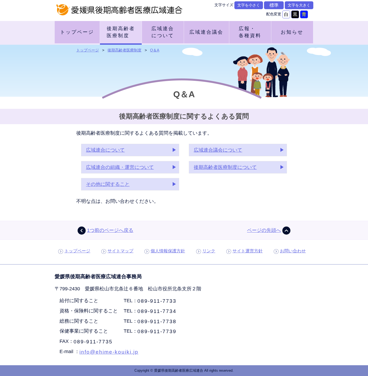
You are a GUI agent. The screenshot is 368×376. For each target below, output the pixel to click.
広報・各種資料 (250, 32)
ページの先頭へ (264, 230)
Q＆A (154, 50)
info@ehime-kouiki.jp (108, 352)
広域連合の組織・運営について (120, 167)
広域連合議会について (218, 150)
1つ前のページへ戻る (110, 230)
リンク (208, 251)
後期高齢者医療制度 (121, 32)
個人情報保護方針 (168, 251)
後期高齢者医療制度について (225, 167)
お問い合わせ (293, 251)
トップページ (77, 32)
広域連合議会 (206, 32)
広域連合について (162, 32)
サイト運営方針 (247, 251)
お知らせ (292, 32)
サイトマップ (120, 251)
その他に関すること (108, 184)
